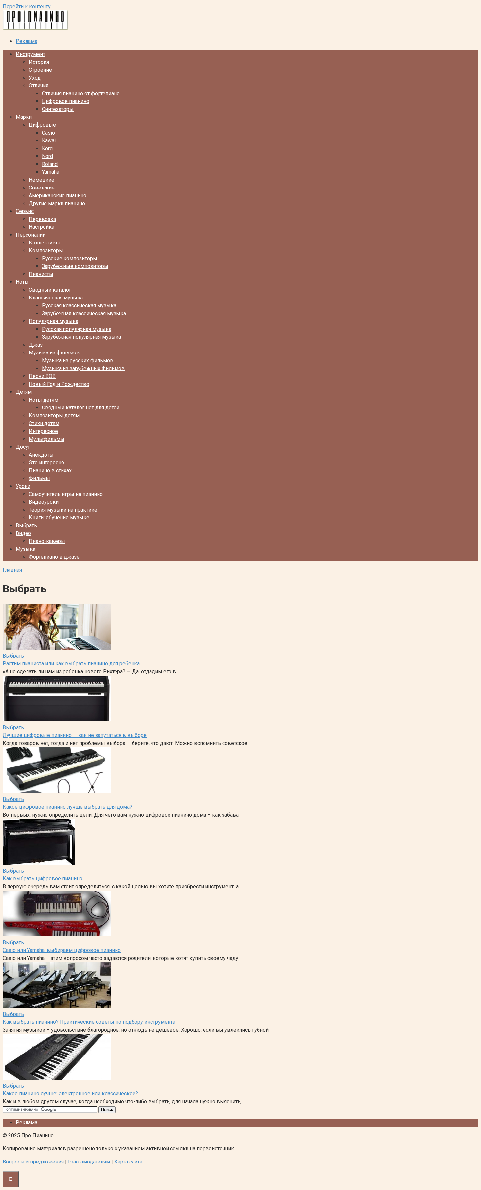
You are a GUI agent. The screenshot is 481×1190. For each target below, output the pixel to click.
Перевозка (42, 219)
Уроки (23, 486)
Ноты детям (43, 400)
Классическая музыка (56, 298)
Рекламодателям (89, 1162)
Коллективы (44, 243)
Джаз (36, 345)
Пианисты (41, 274)
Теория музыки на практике (63, 510)
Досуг (23, 447)
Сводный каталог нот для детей (80, 408)
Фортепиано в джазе (54, 557)
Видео (23, 533)
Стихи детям (44, 423)
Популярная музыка (53, 321)
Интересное (43, 431)
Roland (50, 164)
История (39, 62)
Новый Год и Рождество (59, 384)
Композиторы (46, 250)
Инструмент (30, 54)
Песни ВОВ (42, 376)
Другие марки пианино (57, 203)
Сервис (25, 211)
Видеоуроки (44, 502)
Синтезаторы (58, 109)
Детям (24, 392)
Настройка (41, 227)
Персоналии (30, 235)
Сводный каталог (50, 290)
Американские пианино (57, 195)
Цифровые (42, 125)
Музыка (25, 549)
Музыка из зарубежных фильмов (83, 368)
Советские (42, 188)
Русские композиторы (69, 258)
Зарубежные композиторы (75, 266)
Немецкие (41, 180)
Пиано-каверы (47, 541)
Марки (24, 117)
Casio (48, 133)
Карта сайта (128, 1162)
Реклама (26, 41)
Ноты (22, 282)
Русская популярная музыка (76, 329)
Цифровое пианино (65, 101)
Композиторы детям (54, 415)
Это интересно (46, 463)
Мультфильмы (46, 439)
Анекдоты (41, 455)
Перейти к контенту (27, 6)
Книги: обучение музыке (59, 517)
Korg (47, 148)
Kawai (49, 140)
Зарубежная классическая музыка (84, 313)
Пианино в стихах (50, 470)
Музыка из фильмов (54, 353)
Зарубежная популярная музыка (81, 337)
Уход (35, 78)
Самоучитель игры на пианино (66, 494)
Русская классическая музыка (79, 305)
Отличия (38, 85)
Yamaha (50, 172)
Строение (40, 70)
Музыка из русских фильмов (77, 360)
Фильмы (39, 478)
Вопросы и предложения (33, 1162)
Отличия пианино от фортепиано (81, 93)
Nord (47, 156)
